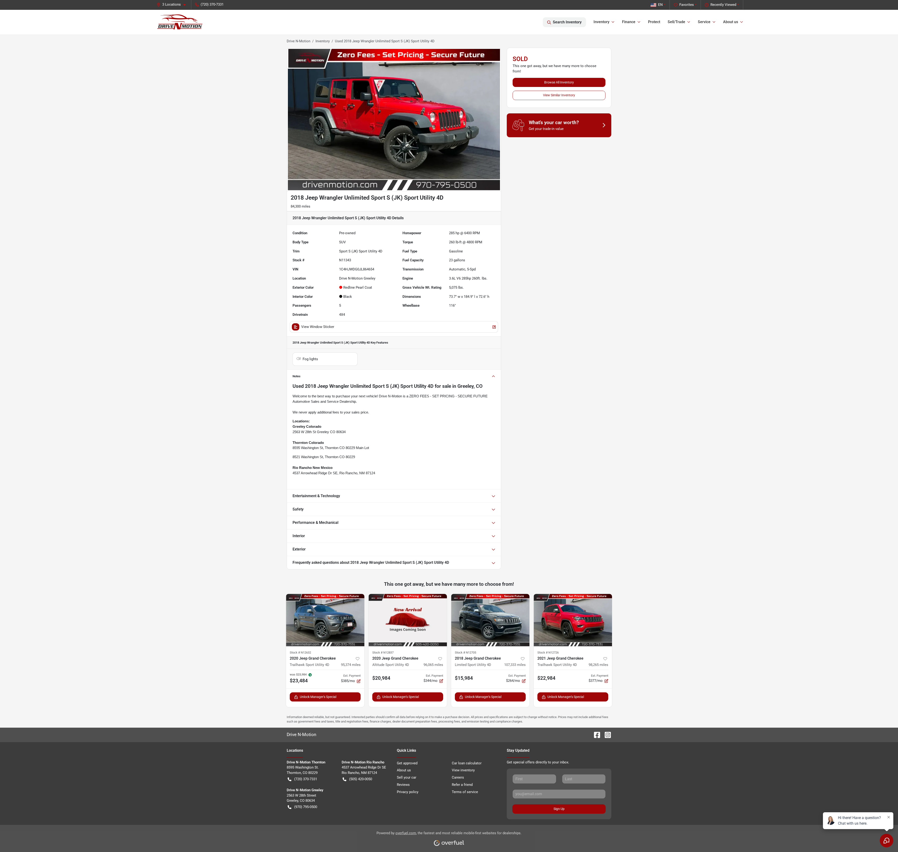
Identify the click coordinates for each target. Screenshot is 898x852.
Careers (458, 777)
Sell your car (406, 777)
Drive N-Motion (298, 41)
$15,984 (464, 678)
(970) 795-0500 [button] (305, 807)
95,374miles (351, 665)
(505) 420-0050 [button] (360, 779)
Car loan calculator (467, 763)
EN (660, 5)
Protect (654, 22)
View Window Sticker (317, 327)
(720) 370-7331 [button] (212, 4)
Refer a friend (462, 785)
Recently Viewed (723, 5)
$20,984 (381, 678)
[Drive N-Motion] (180, 22)
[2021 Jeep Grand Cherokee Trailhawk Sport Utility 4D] (573, 620)
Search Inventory (567, 22)
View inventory (463, 770)
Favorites (686, 5)
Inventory (322, 41)
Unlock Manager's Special (318, 697)
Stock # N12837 (383, 652)
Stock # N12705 (465, 652)
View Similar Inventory (559, 95)
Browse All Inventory (559, 82)
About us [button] (730, 22)
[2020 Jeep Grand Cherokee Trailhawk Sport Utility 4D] (325, 620)
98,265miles (598, 665)
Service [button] (704, 22)
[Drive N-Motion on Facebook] (595, 734)
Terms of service (465, 792)
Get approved (407, 763)
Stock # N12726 (548, 652)
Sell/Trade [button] (676, 22)
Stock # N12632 (300, 652)
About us (404, 770)
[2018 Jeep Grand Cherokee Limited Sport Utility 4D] (490, 620)
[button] (173, 4)
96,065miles (433, 665)
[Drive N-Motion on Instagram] (606, 734)
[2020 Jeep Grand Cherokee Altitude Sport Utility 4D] (408, 620)
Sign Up (559, 809)
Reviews (403, 785)
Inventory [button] (601, 22)
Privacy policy (407, 792)
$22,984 (546, 678)
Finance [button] (628, 22)
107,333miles (515, 665)
